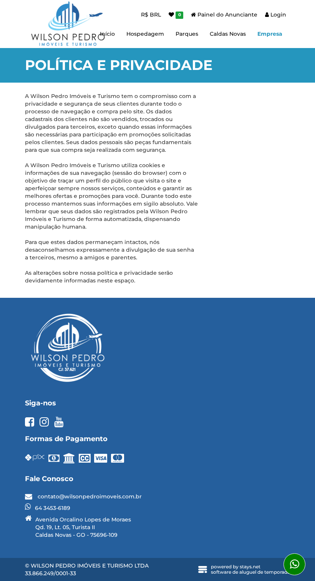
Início (107, 33)
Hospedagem (145, 33)
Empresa (269, 33)
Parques (187, 33)
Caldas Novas (228, 33)
